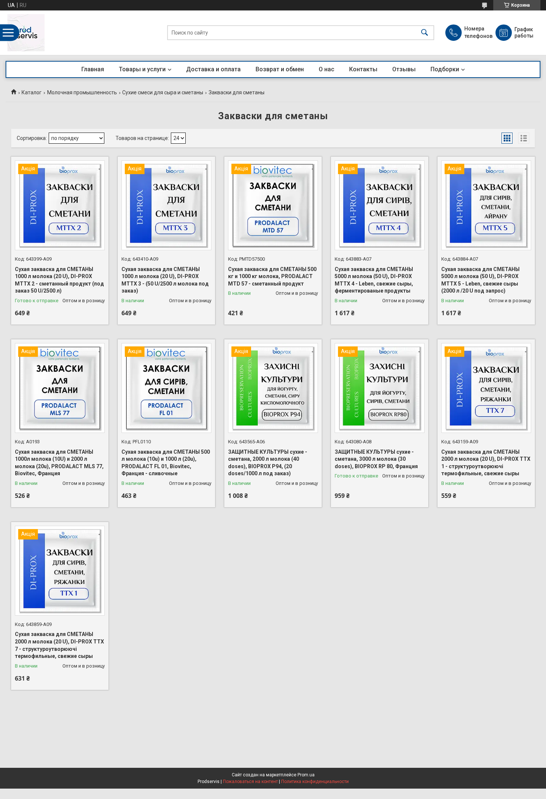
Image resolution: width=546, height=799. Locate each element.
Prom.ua (306, 774)
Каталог (32, 92)
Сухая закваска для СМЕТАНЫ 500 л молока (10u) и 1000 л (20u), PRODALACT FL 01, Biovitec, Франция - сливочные (165, 463)
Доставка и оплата (213, 69)
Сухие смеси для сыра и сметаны (162, 92)
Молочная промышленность (82, 92)
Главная (92, 69)
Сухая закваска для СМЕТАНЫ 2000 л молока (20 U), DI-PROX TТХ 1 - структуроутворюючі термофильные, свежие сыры (485, 463)
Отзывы (404, 69)
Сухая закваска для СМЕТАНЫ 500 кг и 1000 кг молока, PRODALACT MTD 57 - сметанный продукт (272, 276)
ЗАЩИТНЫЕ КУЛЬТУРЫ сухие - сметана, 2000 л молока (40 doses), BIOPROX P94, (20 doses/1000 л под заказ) (267, 463)
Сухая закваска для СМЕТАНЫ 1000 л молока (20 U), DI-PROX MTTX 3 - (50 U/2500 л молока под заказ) (165, 280)
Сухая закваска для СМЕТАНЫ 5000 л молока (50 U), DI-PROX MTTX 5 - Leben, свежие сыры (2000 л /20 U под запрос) (480, 280)
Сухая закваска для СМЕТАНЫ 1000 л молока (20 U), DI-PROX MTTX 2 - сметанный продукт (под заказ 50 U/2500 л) (59, 280)
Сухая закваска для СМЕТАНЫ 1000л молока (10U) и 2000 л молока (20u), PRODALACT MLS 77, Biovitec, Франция (59, 463)
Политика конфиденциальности (315, 781)
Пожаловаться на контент (250, 781)
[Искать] (424, 33)
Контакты (363, 69)
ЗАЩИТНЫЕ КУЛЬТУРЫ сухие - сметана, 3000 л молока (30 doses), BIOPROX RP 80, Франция (376, 459)
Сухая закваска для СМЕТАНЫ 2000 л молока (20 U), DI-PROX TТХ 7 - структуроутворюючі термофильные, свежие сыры (59, 645)
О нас (326, 69)
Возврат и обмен (280, 69)
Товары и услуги (142, 69)
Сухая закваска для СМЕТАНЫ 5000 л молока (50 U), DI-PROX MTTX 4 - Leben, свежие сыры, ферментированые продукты (374, 280)
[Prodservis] (26, 32)
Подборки (444, 69)
